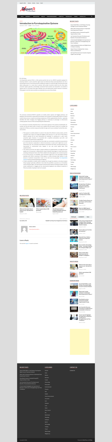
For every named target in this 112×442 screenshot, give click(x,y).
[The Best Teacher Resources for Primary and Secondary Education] (74, 200)
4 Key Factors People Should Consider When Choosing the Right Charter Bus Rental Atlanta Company (85, 222)
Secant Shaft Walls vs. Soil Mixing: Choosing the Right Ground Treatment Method (85, 285)
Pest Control (73, 146)
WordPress (85, 440)
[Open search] (92, 16)
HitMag (90, 440)
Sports (72, 157)
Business (29, 3)
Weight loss (73, 168)
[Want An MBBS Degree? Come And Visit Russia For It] (74, 208)
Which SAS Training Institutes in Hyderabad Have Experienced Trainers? (85, 178)
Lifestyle (33, 3)
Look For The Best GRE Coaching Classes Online (84, 194)
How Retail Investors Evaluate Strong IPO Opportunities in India (84, 301)
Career (72, 117)
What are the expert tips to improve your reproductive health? (26, 210)
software (73, 155)
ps (62, 118)
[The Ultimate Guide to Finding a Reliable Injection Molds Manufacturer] (60, 203)
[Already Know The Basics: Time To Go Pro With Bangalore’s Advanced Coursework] (74, 184)
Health (41, 3)
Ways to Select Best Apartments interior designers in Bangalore (84, 254)
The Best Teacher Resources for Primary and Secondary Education (85, 202)
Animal (72, 109)
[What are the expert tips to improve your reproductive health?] (27, 203)
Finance (37, 3)
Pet (71, 148)
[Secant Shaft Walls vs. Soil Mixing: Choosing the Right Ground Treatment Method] (74, 284)
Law (71, 137)
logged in (27, 243)
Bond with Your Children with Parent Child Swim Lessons (84, 238)
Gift (71, 129)
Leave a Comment (35, 25)
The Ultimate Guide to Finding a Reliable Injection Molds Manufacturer (59, 210)
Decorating (73, 120)
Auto (22, 16)
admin (30, 25)
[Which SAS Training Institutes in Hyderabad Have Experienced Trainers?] (74, 176)
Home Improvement (52, 16)
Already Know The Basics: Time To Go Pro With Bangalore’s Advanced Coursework (85, 186)
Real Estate (73, 151)
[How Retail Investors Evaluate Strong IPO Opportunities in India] (74, 299)
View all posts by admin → (34, 229)
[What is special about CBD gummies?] (43, 203)
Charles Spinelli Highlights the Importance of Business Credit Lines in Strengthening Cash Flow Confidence (80, 41)
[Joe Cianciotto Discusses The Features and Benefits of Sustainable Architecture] (74, 307)
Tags (88, 217)
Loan (72, 142)
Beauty (72, 113)
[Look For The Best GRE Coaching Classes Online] (74, 193)
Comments (81, 217)
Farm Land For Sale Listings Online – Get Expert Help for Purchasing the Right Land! (85, 246)
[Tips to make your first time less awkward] (74, 230)
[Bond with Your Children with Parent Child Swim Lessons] (74, 237)
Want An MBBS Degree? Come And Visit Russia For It (85, 209)
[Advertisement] (43, 66)
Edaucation (36, 16)
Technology (69, 16)
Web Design (73, 166)
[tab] (73, 217)
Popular (73, 217)
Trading (72, 162)
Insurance (73, 135)
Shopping (73, 153)
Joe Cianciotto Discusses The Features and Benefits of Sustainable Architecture (85, 308)
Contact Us (82, 16)
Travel (76, 16)
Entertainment (74, 124)
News (72, 144)
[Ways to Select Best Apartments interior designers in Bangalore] (74, 252)
